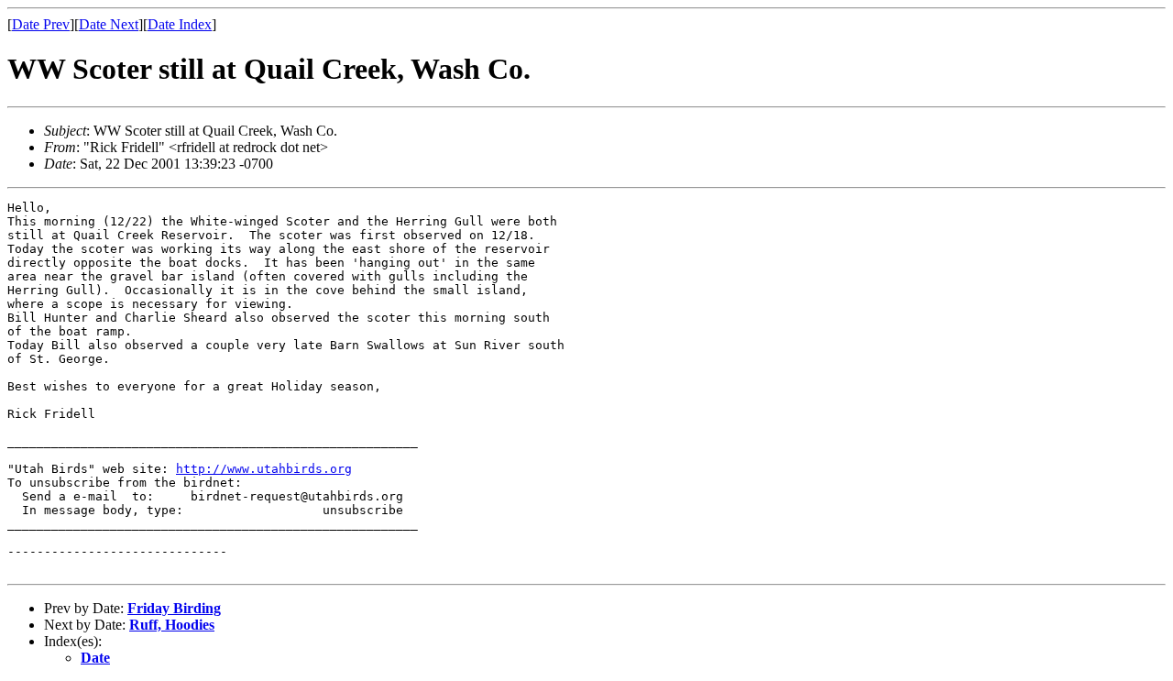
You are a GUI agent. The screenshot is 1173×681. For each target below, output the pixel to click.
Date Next (108, 24)
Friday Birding (174, 608)
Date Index (180, 24)
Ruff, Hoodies (171, 624)
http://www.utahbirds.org (264, 469)
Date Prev (41, 24)
